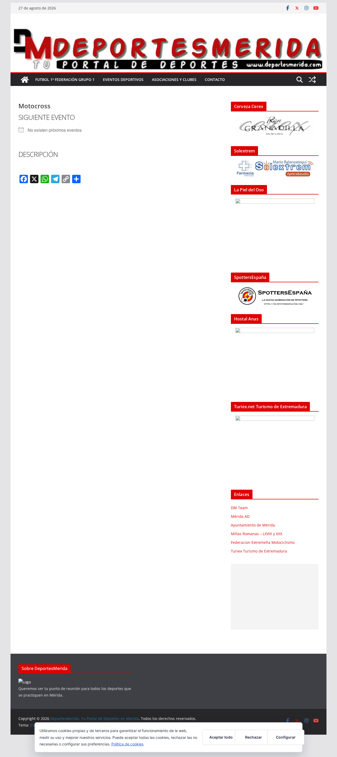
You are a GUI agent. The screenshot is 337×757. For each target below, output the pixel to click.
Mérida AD (240, 516)
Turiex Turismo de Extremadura (259, 551)
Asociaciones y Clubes (174, 79)
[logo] (24, 681)
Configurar (286, 737)
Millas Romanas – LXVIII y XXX (256, 533)
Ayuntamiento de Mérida (253, 525)
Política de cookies (127, 744)
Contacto (215, 79)
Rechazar (253, 737)
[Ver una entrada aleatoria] (312, 79)
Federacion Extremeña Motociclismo (263, 542)
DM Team (239, 507)
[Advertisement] (275, 597)
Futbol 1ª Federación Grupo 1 (65, 79)
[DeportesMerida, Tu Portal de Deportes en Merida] (168, 30)
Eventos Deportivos (123, 79)
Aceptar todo (221, 737)
